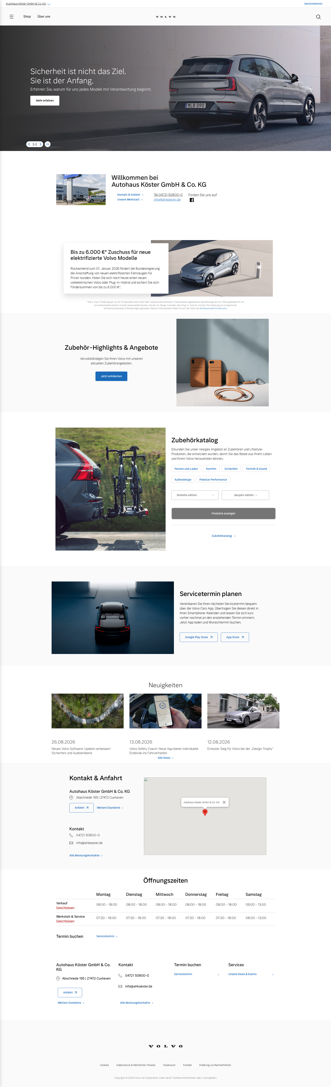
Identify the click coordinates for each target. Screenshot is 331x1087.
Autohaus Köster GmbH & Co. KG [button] (26, 3)
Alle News (164, 758)
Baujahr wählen (244, 495)
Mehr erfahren (45, 100)
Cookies (104, 1065)
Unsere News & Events (242, 974)
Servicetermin (313, 3)
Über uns (43, 16)
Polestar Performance (213, 479)
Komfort (211, 469)
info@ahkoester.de (167, 200)
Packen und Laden (186, 469)
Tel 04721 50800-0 (168, 195)
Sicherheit (231, 469)
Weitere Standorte (108, 807)
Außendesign (182, 479)
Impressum (169, 1065)
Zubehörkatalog (222, 536)
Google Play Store (196, 637)
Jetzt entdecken (111, 376)
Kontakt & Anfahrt (128, 194)
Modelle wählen (187, 495)
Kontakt (187, 1065)
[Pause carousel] (48, 144)
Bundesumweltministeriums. (213, 308)
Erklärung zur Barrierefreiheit (215, 1065)
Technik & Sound (256, 469)
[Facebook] (192, 200)
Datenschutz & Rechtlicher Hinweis (136, 1065)
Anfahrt (79, 807)
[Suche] (318, 17)
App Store (233, 637)
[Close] (224, 802)
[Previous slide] (29, 144)
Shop (27, 16)
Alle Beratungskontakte (84, 855)
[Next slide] (40, 144)
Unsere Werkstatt (128, 199)
